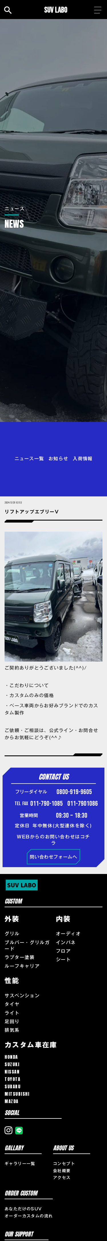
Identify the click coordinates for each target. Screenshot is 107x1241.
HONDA (11, 1057)
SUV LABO (55, 10)
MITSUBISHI (17, 1094)
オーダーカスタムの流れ (29, 1216)
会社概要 (62, 1171)
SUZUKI (12, 1064)
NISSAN (12, 1072)
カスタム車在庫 (31, 1045)
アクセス (62, 1178)
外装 (12, 919)
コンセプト (64, 1164)
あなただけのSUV (23, 1209)
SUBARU (13, 1086)
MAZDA (12, 1101)
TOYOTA (12, 1079)
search (8, 10)
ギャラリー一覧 (20, 1164)
